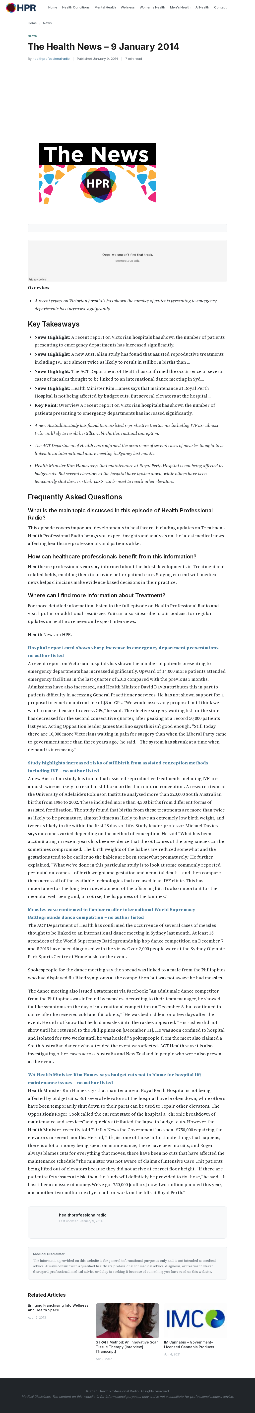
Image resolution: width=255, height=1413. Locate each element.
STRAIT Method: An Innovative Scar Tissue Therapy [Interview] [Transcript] (127, 1346)
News (47, 23)
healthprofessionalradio (51, 59)
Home (32, 23)
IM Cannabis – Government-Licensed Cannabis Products (189, 1344)
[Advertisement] (127, 102)
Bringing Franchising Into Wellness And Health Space (58, 1307)
